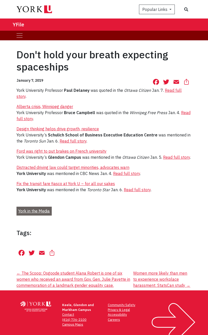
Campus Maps (72, 324)
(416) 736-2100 (74, 320)
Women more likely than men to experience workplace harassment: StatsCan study (161, 279)
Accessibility (117, 314)
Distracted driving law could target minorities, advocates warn (72, 167)
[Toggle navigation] (19, 35)
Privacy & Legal (119, 310)
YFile (18, 24)
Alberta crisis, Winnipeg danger (44, 106)
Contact (68, 314)
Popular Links (155, 9)
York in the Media (34, 211)
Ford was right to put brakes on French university (61, 151)
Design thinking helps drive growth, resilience (57, 128)
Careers (114, 320)
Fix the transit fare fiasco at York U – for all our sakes (65, 183)
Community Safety (121, 305)
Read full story (73, 141)
